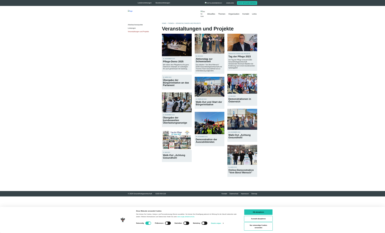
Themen (221, 14)
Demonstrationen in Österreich (239, 100)
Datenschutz (233, 194)
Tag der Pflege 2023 (239, 56)
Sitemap (254, 194)
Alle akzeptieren (258, 212)
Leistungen (132, 28)
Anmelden (230, 3)
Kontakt (245, 14)
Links (254, 14)
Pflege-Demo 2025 (173, 61)
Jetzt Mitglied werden (247, 3)
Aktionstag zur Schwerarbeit (204, 60)
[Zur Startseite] (143, 14)
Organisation (233, 14)
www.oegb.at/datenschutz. (186, 216)
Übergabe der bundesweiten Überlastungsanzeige (175, 120)
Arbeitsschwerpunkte (135, 25)
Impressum (245, 194)
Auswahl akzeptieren (258, 219)
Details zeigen (216, 223)
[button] (146, 3)
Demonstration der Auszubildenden (206, 140)
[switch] (168, 223)
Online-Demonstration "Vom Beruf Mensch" (241, 171)
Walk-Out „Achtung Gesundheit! (239, 136)
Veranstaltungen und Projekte (138, 31)
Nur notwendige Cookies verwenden (258, 226)
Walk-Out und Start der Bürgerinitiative (209, 103)
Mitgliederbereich (214, 3)
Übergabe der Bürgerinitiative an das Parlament (176, 83)
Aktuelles (211, 14)
